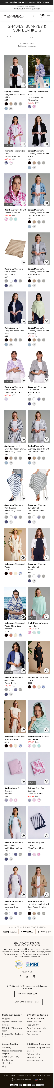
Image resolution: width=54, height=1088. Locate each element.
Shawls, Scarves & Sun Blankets (27, 28)
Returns (6, 1025)
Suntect (36, 9)
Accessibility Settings (22, 1079)
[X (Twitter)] (34, 976)
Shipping (6, 1018)
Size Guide (7, 1063)
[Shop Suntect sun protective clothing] (26, 931)
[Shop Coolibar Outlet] (44, 931)
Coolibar (18, 9)
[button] (15, 94)
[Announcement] (27, 2)
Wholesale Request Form (39, 1047)
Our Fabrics (7, 1060)
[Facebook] (20, 976)
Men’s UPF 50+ (34, 1022)
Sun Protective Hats (36, 1028)
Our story (6, 1047)
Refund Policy (33, 1057)
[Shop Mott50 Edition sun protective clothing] (9, 931)
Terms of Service (35, 1060)
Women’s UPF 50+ (35, 1018)
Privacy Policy (33, 1054)
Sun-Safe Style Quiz (27, 994)
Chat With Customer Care (27, 1002)
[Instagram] (27, 976)
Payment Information (12, 1022)
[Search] (35, 16)
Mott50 (27, 9)
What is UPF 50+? (10, 1057)
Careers (30, 1051)
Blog (4, 1066)
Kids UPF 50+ (33, 1025)
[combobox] (35, 16)
